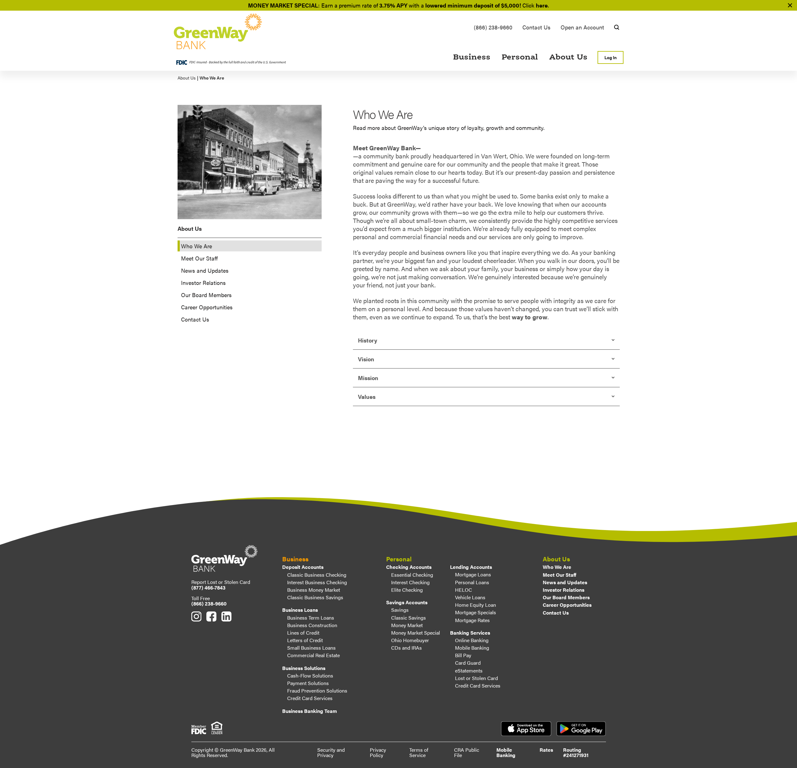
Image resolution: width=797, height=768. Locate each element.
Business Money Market (313, 589)
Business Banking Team (309, 710)
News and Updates (205, 270)
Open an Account (582, 27)
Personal (520, 57)
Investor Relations (203, 282)
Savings (400, 609)
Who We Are (557, 566)
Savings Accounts (406, 602)
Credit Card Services (310, 698)
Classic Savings (408, 617)
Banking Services (470, 632)
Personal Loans (472, 582)
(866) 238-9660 (493, 27)
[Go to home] (237, 31)
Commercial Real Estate (313, 655)
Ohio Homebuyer (410, 640)
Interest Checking (410, 582)
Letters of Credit (305, 640)
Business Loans (300, 609)
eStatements (469, 670)
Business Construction (312, 625)
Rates (546, 749)
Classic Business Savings (315, 597)
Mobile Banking (472, 647)
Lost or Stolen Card (476, 678)
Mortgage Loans (473, 574)
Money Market (407, 625)
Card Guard (468, 662)
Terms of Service (418, 752)
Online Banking (472, 640)
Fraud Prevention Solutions (317, 690)
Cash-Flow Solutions (310, 675)
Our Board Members (206, 295)
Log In (610, 57)
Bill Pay (463, 655)
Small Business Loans (311, 647)
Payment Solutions (308, 683)
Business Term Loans (310, 617)
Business (471, 57)
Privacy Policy (378, 752)
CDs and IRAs (406, 647)
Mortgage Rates (472, 620)
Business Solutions (303, 668)
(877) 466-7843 (208, 587)
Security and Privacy (331, 752)
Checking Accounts (409, 566)
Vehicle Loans (470, 597)
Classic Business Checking (316, 574)
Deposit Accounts (302, 566)
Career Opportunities (207, 307)
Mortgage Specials (475, 612)
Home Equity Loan (475, 604)
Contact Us (536, 27)
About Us (568, 57)
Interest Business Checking (317, 582)
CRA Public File (466, 752)
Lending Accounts (471, 566)
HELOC (463, 589)
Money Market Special (415, 632)
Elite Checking (407, 589)
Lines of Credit (303, 632)
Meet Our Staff (199, 258)
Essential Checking (412, 574)
